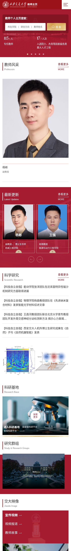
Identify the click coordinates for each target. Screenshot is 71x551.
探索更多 (35, 370)
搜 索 (58, 27)
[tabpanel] (19, 41)
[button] (4, 136)
